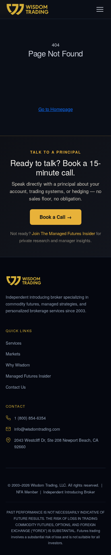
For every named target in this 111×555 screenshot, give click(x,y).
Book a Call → (56, 216)
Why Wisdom (18, 365)
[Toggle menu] (100, 9)
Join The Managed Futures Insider (63, 233)
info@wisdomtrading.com (37, 429)
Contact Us (16, 387)
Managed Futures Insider (28, 376)
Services (13, 343)
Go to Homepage (55, 109)
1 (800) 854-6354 (30, 418)
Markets (13, 354)
